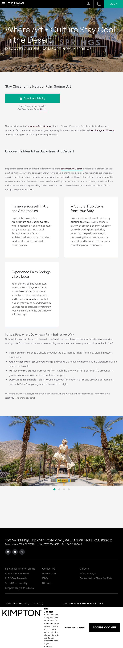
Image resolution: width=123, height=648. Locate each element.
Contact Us (48, 568)
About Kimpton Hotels (17, 573)
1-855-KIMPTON (16, 603)
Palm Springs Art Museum (102, 130)
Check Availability (33, 98)
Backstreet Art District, (71, 168)
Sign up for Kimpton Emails (20, 568)
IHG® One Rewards (16, 578)
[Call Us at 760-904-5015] (97, 4)
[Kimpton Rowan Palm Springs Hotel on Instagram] (22, 552)
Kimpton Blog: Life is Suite (19, 588)
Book (113, 3)
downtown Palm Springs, (39, 126)
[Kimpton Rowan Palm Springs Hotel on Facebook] (15, 552)
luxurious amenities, (27, 299)
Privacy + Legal (88, 573)
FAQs (45, 578)
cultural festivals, (80, 222)
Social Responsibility (16, 583)
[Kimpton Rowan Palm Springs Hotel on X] (8, 552)
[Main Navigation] (3, 3)
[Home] (16, 5)
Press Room (49, 573)
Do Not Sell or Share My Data (96, 578)
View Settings (75, 627)
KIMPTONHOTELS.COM (86, 603)
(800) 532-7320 (26, 544)
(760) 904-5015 (51, 544)
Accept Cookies (104, 627)
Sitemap (46, 583)
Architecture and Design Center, (30, 222)
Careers (84, 568)
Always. (43, 109)
